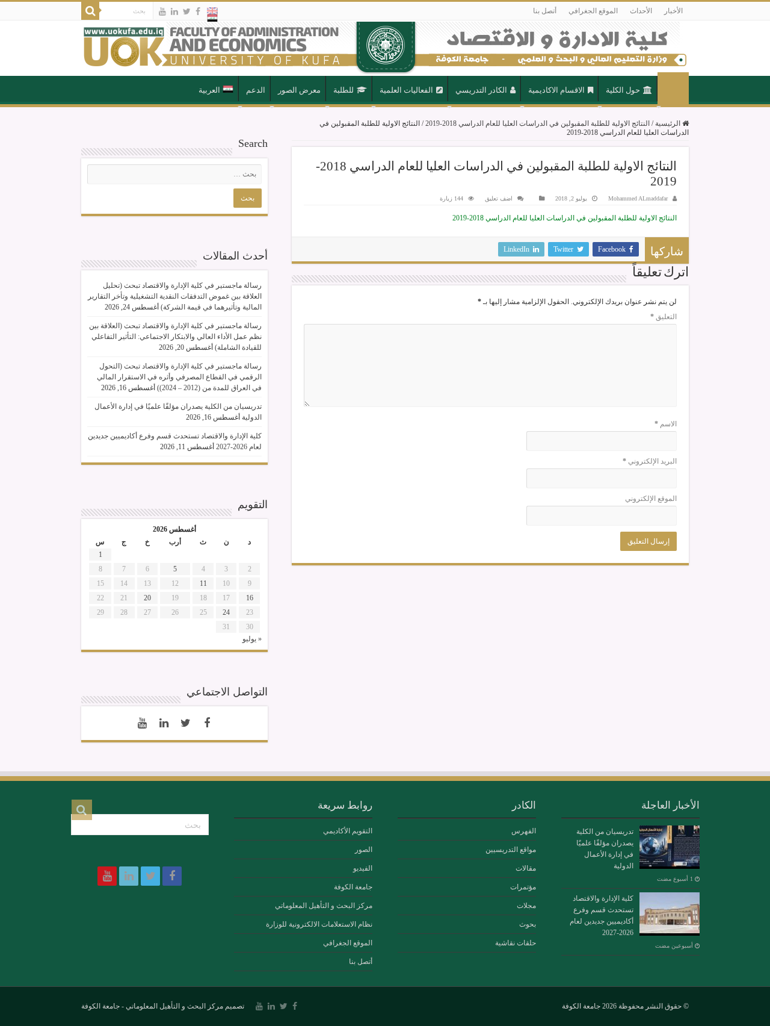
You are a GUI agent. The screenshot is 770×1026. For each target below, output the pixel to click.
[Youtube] (162, 11)
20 (147, 598)
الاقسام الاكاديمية (556, 90)
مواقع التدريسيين (510, 849)
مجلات (526, 905)
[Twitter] (187, 11)
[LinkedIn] (174, 11)
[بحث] (90, 11)
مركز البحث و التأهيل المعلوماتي (323, 905)
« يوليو (252, 639)
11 (203, 583)
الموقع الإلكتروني (651, 498)
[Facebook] (198, 11)
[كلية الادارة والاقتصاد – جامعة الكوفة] (385, 48)
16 (249, 598)
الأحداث (641, 11)
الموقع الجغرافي (593, 11)
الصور (363, 849)
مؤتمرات (523, 887)
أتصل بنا (544, 11)
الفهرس (523, 831)
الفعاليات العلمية (406, 90)
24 (226, 612)
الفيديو (362, 868)
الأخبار (673, 11)
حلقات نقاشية (515, 943)
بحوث (527, 924)
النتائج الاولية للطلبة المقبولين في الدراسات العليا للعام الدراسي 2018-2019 (537, 123)
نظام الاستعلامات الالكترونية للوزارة (319, 924)
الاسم (665, 424)
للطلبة (343, 90)
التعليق (663, 316)
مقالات (526, 868)
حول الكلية (623, 90)
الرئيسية (673, 89)
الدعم (255, 90)
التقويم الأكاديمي (347, 831)
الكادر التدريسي (481, 90)
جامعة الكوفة (353, 887)
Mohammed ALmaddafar (638, 198)
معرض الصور (299, 90)
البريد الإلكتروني (650, 461)
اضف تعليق (499, 198)
